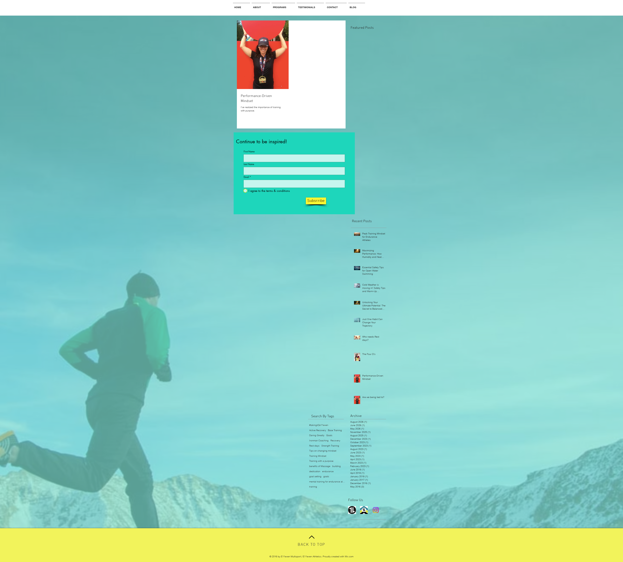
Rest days (314, 445)
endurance (328, 471)
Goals (329, 435)
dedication (314, 471)
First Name (249, 151)
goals (326, 476)
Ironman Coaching (319, 440)
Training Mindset (317, 455)
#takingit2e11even (318, 425)
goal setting (315, 476)
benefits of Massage (319, 466)
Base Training (335, 430)
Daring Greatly (316, 435)
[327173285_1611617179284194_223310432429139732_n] (364, 510)
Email (246, 177)
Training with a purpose (321, 461)
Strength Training (330, 445)
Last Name (249, 164)
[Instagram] (376, 510)
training (313, 486)
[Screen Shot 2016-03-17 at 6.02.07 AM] (352, 510)
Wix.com (349, 556)
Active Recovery (317, 430)
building (336, 466)
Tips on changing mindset (322, 450)
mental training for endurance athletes (327, 481)
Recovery (335, 440)
